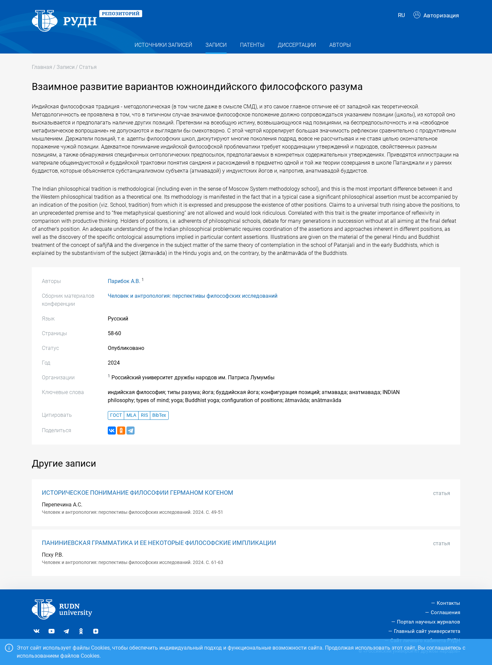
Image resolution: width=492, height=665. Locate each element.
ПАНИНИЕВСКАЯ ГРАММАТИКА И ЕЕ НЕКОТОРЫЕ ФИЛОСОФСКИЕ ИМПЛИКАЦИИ (159, 543)
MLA (131, 415)
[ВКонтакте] (112, 430)
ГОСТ (116, 415)
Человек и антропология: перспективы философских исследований (192, 296)
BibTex (159, 415)
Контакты (448, 603)
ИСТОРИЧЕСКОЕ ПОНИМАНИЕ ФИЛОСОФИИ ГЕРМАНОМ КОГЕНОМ (137, 492)
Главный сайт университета (427, 631)
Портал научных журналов (428, 622)
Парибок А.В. (124, 281)
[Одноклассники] (121, 430)
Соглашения (445, 612)
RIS (144, 415)
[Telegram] (131, 430)
